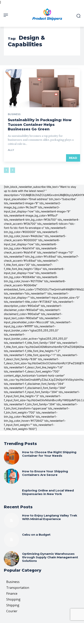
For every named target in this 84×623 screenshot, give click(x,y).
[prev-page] (6, 170)
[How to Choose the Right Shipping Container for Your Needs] (11, 457)
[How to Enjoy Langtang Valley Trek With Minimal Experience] (11, 520)
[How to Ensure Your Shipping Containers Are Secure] (11, 476)
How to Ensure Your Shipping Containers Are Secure (45, 473)
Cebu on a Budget (36, 534)
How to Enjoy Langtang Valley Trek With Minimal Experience (49, 517)
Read (73, 158)
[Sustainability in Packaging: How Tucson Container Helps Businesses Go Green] (42, 88)
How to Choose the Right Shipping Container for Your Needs (49, 453)
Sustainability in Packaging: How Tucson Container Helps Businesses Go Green (39, 124)
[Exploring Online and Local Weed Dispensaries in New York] (11, 495)
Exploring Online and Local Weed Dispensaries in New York (48, 492)
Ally (11, 150)
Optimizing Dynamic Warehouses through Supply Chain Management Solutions (50, 557)
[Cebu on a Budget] (11, 539)
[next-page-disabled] (12, 170)
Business (14, 114)
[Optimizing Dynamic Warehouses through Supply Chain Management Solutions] (11, 558)
